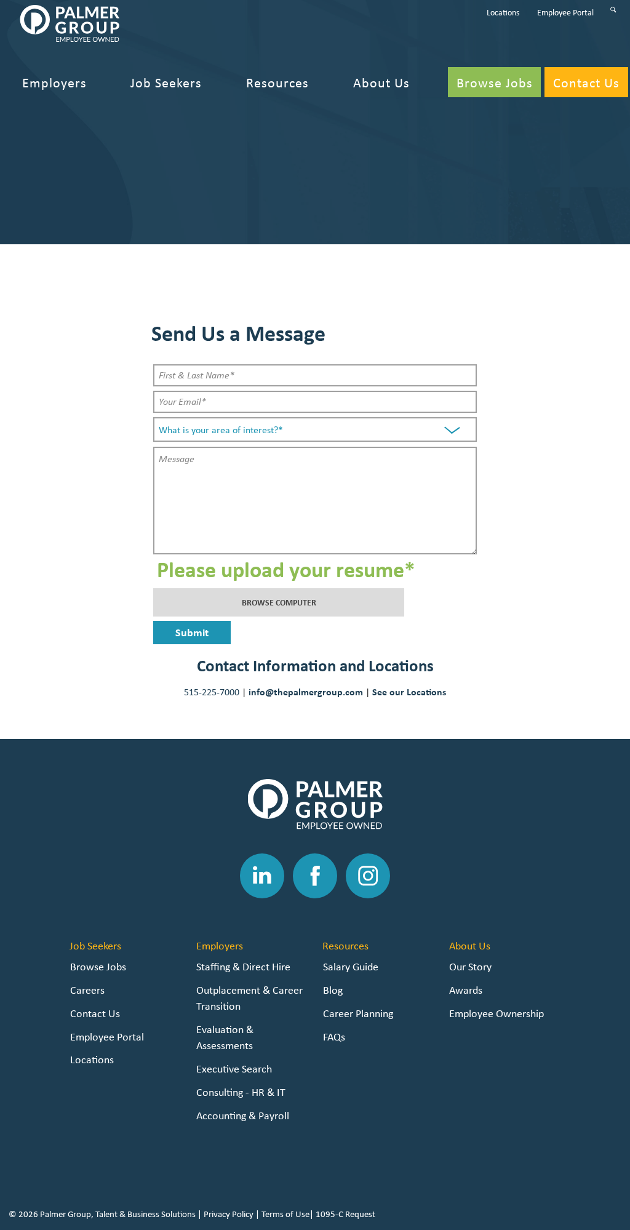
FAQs (334, 1036)
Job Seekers (95, 945)
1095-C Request (345, 1214)
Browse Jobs (98, 966)
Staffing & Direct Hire (243, 966)
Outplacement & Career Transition (249, 998)
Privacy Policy (228, 1214)
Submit (192, 632)
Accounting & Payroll (242, 1115)
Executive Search (234, 1068)
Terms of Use (285, 1214)
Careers (87, 990)
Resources (345, 945)
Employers (219, 945)
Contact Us (95, 1013)
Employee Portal (107, 1036)
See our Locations (409, 691)
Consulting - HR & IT (240, 1092)
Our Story (470, 966)
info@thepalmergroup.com (306, 691)
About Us (469, 945)
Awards (465, 990)
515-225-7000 (211, 691)
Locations (92, 1059)
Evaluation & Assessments (224, 1037)
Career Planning (358, 1013)
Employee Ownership (496, 1013)
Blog (333, 990)
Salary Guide (350, 966)
